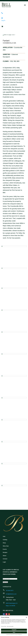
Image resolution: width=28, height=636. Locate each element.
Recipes (5, 552)
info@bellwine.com (11, 594)
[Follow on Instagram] (6, 614)
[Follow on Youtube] (9, 614)
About (4, 555)
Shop (4, 542)
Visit (4, 536)
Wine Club (6, 546)
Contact (5, 558)
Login (4, 562)
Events (5, 549)
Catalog (5, 539)
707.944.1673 (9, 590)
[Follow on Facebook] (4, 614)
